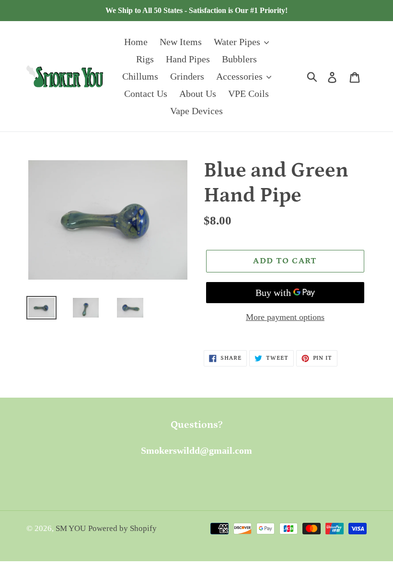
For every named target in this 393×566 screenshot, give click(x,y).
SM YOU (71, 528)
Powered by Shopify (122, 528)
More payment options (285, 317)
